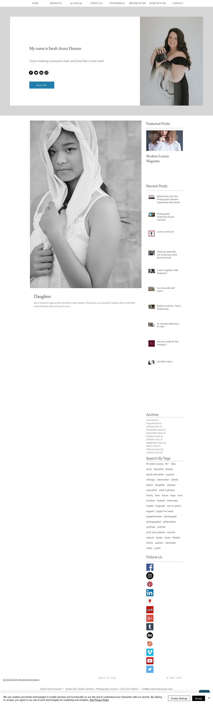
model (149, 506)
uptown (159, 542)
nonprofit (160, 506)
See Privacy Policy (99, 699)
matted (161, 500)
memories (172, 500)
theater (176, 537)
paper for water (164, 511)
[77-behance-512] (149, 635)
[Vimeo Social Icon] (149, 652)
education (151, 490)
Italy (173, 463)
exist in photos (167, 490)
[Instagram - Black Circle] (149, 575)
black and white (155, 474)
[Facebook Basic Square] (149, 567)
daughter (160, 485)
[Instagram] (46, 73)
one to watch (174, 506)
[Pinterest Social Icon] (149, 584)
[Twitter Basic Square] (149, 669)
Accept (198, 698)
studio (159, 537)
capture (170, 474)
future (165, 495)
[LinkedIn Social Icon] (149, 592)
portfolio (150, 527)
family (149, 495)
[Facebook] (31, 73)
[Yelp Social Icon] (149, 609)
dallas (149, 485)
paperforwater (154, 516)
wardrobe (170, 542)
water (149, 548)
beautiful (159, 469)
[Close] (209, 698)
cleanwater (163, 479)
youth (157, 548)
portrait (161, 527)
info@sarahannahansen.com (157, 688)
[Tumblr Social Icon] (149, 626)
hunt (180, 495)
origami (150, 511)
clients (174, 479)
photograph (170, 516)
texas (167, 537)
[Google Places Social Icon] (149, 601)
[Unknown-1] (149, 643)
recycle (171, 532)
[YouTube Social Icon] (149, 660)
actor (149, 469)
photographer (153, 521)
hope (173, 495)
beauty (169, 469)
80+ (167, 463)
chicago (150, 479)
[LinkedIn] (41, 73)
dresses (171, 485)
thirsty (149, 542)
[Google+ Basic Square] (149, 618)
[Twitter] (36, 73)
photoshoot (169, 521)
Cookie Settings (179, 698)
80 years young (154, 463)
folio (157, 495)
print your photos (155, 532)
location (150, 500)
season (150, 537)
